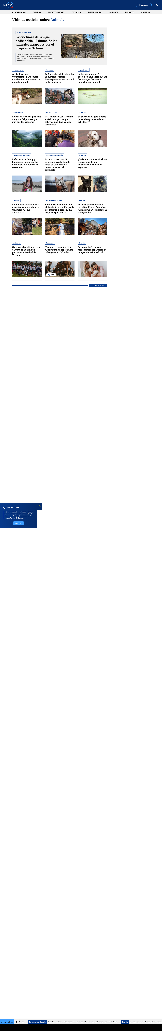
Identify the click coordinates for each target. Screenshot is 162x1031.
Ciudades (113, 12)
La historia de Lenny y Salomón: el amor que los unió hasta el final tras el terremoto (25, 163)
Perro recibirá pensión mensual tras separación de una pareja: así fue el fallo (92, 250)
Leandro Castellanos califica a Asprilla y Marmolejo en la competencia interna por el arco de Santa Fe (56, 1022)
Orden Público (19, 12)
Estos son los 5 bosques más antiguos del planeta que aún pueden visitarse (26, 119)
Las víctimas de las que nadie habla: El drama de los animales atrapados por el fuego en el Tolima (36, 42)
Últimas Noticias (7, 1022)
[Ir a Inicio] (8, 5)
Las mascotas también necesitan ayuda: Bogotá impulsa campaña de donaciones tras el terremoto (57, 164)
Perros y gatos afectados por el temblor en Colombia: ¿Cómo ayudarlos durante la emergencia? (92, 208)
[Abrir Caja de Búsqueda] (157, 5)
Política (37, 12)
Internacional (95, 12)
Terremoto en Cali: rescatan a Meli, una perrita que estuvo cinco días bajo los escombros (59, 120)
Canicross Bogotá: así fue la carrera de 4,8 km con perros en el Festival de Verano (26, 251)
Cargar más (96, 286)
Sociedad (145, 12)
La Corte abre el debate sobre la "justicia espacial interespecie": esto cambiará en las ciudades (59, 78)
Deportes (129, 12)
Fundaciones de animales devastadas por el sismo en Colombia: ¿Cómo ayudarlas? (26, 208)
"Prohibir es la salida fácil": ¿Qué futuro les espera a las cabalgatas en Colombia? (59, 250)
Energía (99, 1022)
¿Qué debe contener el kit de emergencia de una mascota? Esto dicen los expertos (92, 163)
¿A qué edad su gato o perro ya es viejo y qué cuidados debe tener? (92, 119)
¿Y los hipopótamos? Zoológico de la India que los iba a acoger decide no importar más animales (92, 78)
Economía (76, 12)
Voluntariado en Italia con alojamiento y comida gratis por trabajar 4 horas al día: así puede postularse (59, 208)
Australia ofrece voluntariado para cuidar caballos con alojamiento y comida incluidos (26, 78)
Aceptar (18, 523)
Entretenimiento (56, 12)
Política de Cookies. (17, 518)
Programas (143, 5)
